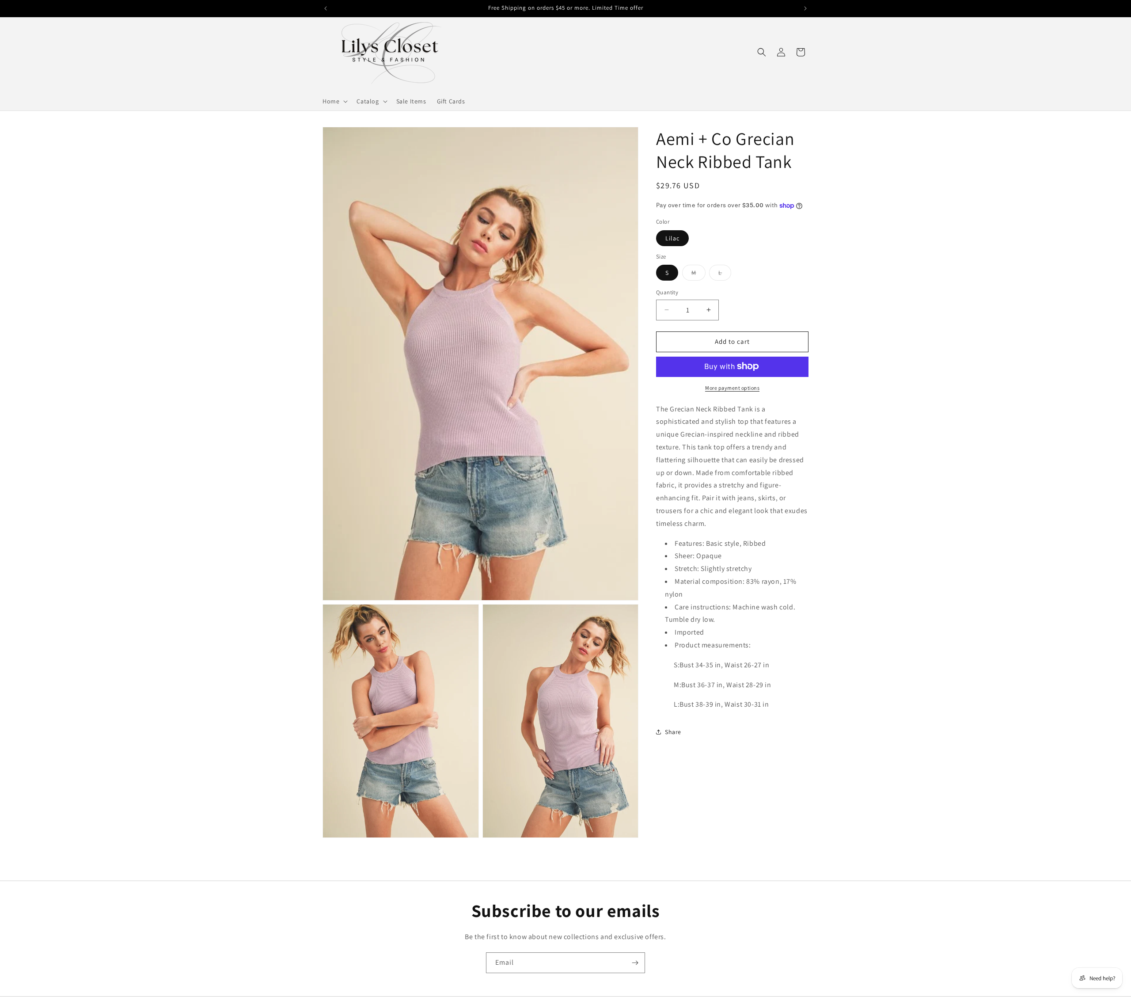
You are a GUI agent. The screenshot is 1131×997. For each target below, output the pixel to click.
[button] (334, 101)
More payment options (732, 387)
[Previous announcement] (325, 8)
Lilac (672, 238)
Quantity (667, 292)
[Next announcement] (805, 8)
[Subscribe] (635, 962)
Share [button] (673, 731)
